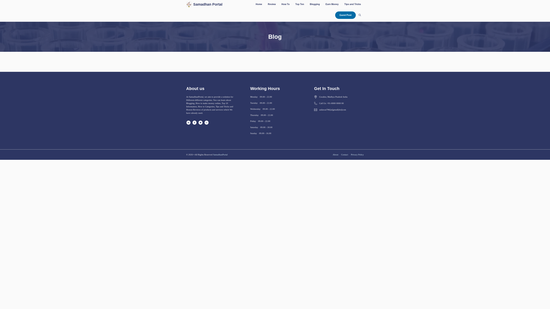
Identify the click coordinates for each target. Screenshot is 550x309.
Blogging (315, 4)
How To (285, 4)
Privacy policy (357, 154)
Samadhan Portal (207, 4)
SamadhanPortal (220, 154)
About (335, 154)
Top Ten (299, 4)
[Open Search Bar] (360, 15)
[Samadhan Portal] (189, 4)
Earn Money (332, 4)
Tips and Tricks (352, 4)
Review (272, 4)
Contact (344, 154)
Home (259, 4)
